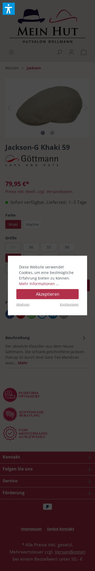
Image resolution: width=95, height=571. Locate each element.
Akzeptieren (47, 294)
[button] (9, 9)
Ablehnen (23, 304)
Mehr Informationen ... (39, 283)
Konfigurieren (69, 304)
